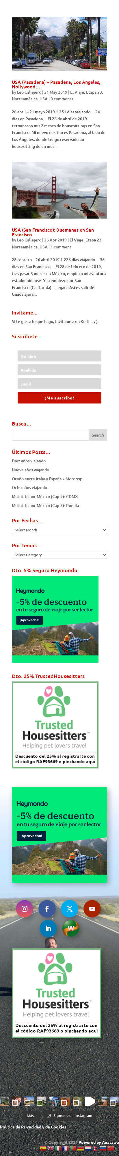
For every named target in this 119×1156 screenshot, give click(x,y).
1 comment (61, 247)
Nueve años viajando (30, 469)
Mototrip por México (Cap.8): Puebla (45, 505)
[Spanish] (43, 1147)
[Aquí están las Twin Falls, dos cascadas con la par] (4, 1101)
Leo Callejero (29, 92)
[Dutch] (88, 1147)
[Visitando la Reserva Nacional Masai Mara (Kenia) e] (29, 1101)
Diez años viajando (29, 461)
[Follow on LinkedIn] (48, 928)
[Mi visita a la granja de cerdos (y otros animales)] (16, 1101)
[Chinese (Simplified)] (111, 1147)
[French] (66, 1147)
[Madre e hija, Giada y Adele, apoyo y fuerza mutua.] (114, 1101)
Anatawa (110, 1142)
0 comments (62, 98)
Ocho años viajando (29, 487)
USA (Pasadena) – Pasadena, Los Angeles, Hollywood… (56, 84)
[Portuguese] (73, 1147)
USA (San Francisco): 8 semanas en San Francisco (53, 231)
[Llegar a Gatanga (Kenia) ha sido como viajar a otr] (102, 1101)
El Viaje (77, 92)
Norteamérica (25, 98)
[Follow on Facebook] (47, 908)
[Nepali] (96, 1147)
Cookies (58, 1126)
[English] (51, 1147)
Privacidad (31, 1126)
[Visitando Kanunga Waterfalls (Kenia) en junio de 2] (77, 1101)
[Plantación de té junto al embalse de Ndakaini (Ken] (41, 1101)
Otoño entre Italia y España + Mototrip (47, 478)
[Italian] (58, 1147)
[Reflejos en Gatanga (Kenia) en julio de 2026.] (53, 1101)
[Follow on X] (69, 908)
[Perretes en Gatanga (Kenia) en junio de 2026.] (89, 1101)
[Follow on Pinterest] (70, 928)
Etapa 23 (94, 92)
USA (44, 98)
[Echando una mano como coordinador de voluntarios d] (65, 1101)
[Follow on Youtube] (92, 908)
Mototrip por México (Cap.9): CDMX (45, 496)
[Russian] (103, 1147)
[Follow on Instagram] (24, 908)
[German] (81, 1147)
